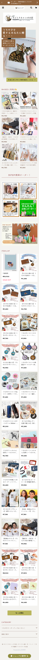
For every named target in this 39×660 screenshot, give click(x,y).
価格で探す (5, 634)
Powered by (17, 650)
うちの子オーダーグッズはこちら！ (13, 628)
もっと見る (20, 613)
